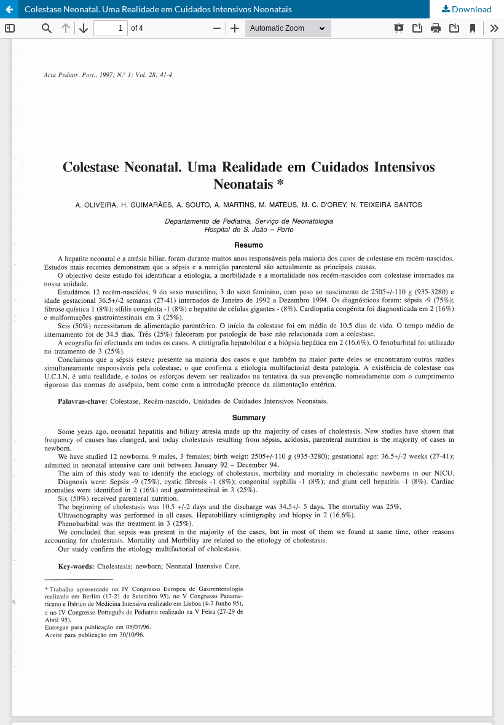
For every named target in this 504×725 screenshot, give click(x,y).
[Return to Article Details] (9, 9)
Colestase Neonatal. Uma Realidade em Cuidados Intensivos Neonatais (158, 9)
